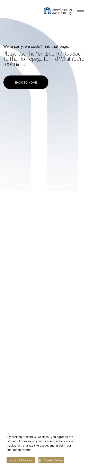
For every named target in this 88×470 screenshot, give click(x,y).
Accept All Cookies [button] (21, 460)
